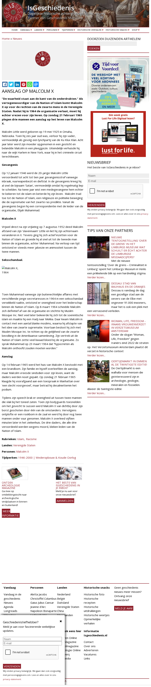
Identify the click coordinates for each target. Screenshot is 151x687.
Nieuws (17, 38)
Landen (37, 30)
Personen (51, 30)
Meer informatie (10, 513)
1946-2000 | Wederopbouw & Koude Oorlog (47, 457)
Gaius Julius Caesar (42, 602)
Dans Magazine (66, 642)
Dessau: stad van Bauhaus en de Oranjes (128, 284)
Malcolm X (22, 451)
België (61, 598)
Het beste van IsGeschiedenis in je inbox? (68, 485)
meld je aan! (123, 608)
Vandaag (24, 30)
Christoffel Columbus (43, 598)
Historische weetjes (97, 615)
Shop (134, 30)
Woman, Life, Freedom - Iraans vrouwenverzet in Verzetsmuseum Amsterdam (128, 326)
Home (15, 29)
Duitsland (63, 602)
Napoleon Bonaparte (43, 611)
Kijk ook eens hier (69, 631)
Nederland (63, 594)
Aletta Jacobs (38, 594)
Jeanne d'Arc (38, 607)
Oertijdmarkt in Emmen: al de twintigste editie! (129, 362)
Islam (20, 439)
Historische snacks (115, 30)
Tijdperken (66, 30)
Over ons (90, 646)
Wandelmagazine (68, 646)
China (60, 611)
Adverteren (91, 650)
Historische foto (94, 594)
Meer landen (65, 615)
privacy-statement (12, 679)
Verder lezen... (96, 277)
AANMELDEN (65, 500)
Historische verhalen (88, 30)
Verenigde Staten (24, 445)
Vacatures (90, 654)
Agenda (8, 607)
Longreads (10, 611)
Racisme (31, 439)
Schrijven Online (67, 638)
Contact (89, 642)
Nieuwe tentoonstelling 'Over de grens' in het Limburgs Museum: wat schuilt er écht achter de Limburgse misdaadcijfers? (129, 247)
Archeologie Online (69, 650)
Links (87, 658)
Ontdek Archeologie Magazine (11, 485)
